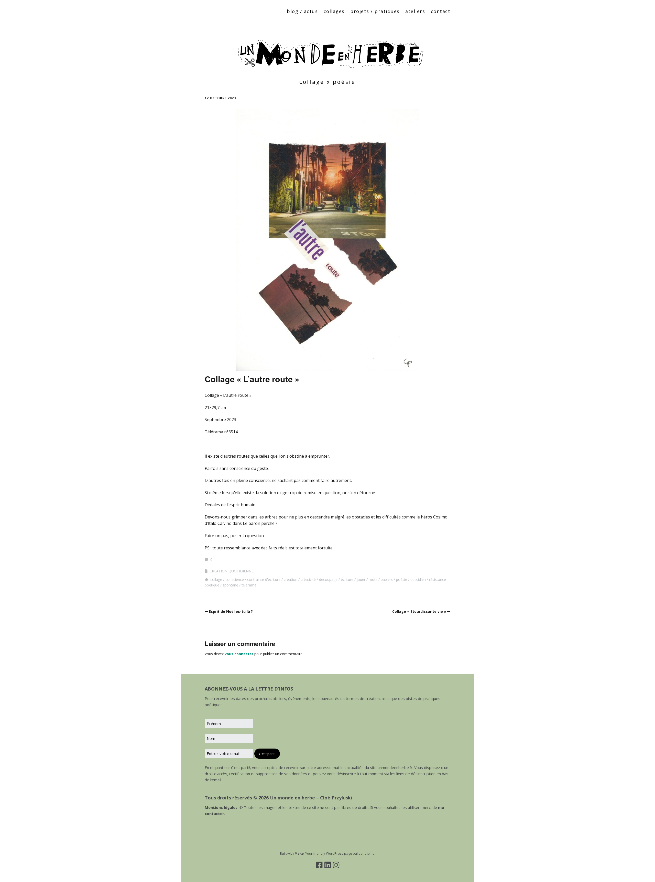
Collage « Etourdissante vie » (419, 611)
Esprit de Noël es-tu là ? (231, 611)
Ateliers (415, 11)
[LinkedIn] (327, 865)
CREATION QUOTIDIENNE (232, 571)
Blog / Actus (302, 11)
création (290, 579)
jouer (361, 579)
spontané (230, 585)
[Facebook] (319, 865)
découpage (328, 579)
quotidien (418, 579)
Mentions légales (221, 807)
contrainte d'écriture (263, 579)
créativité (308, 579)
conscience (234, 579)
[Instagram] (336, 865)
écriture (347, 579)
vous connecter (239, 653)
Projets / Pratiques (375, 11)
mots (373, 579)
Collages (334, 11)
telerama (249, 585)
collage (216, 579)
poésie (401, 579)
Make (299, 853)
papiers (387, 579)
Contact (441, 11)
